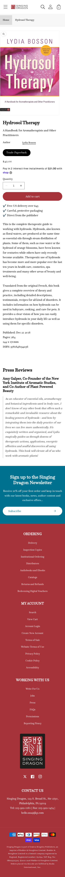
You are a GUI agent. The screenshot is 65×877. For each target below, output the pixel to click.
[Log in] (50, 7)
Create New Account (32, 633)
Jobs (32, 695)
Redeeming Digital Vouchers (32, 591)
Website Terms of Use (32, 646)
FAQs (32, 709)
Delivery (32, 542)
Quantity (8, 179)
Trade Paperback (16, 152)
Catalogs (32, 577)
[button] (5, 7)
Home (6, 19)
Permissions (32, 716)
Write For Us (32, 688)
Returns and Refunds (32, 584)
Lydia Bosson (29, 142)
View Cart (32, 619)
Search (32, 612)
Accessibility (32, 667)
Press (32, 702)
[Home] (19, 7)
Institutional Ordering (32, 556)
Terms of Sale (32, 640)
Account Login (32, 626)
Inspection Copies (32, 549)
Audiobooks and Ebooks (32, 570)
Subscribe (14, 511)
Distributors (32, 563)
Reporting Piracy (32, 723)
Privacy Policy (32, 653)
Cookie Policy (32, 660)
